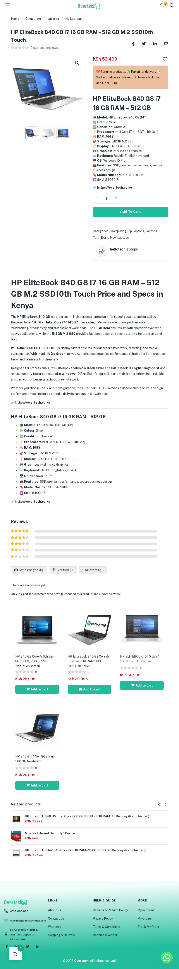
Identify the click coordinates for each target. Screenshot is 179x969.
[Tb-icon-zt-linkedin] (37, 946)
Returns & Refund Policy (110, 910)
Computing (33, 18)
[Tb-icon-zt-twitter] (27, 946)
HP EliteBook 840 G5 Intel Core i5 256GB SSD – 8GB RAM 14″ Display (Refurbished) (87, 816)
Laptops (53, 18)
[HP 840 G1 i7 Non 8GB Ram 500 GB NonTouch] (37, 728)
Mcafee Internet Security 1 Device (50, 833)
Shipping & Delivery (61, 935)
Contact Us (56, 918)
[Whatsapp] (167, 958)
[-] (97, 198)
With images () (31, 570)
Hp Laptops (73, 18)
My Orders (145, 918)
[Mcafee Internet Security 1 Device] (16, 836)
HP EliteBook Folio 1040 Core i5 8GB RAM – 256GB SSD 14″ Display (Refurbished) (85, 850)
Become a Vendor (105, 935)
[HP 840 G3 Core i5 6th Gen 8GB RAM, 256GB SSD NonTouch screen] (37, 628)
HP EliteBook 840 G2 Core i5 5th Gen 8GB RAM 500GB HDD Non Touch (88, 661)
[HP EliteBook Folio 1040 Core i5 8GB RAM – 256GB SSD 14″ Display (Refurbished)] (16, 853)
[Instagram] (17, 946)
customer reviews (44, 47)
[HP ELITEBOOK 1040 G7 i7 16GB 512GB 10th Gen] (142, 628)
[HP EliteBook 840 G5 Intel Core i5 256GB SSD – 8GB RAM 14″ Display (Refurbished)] (16, 819)
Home (15, 18)
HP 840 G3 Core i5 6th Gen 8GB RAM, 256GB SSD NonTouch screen (34, 661)
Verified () (65, 570)
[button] (77, 63)
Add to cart (130, 212)
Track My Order (148, 926)
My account (146, 910)
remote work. (69, 379)
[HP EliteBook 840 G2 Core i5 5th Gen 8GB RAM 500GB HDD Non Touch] (89, 628)
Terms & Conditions (106, 926)
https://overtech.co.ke (114, 187)
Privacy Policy (103, 918)
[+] (116, 198)
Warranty (54, 926)
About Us (54, 910)
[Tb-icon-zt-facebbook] (7, 946)
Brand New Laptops (115, 237)
